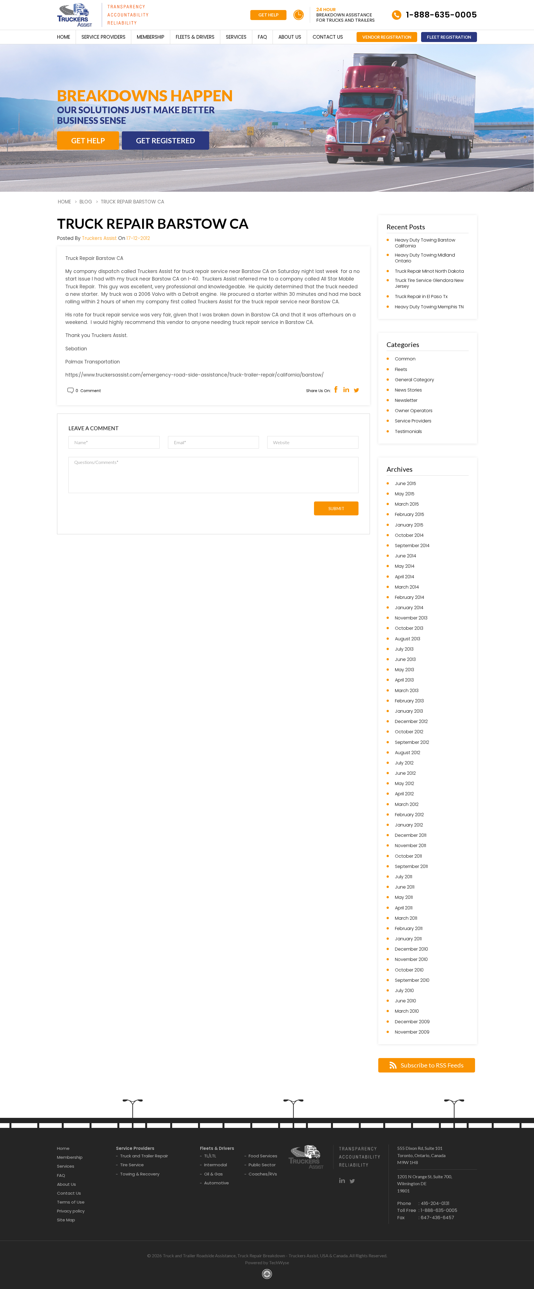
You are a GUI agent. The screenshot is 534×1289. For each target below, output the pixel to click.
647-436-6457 (437, 1217)
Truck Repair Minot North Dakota (429, 271)
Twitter (356, 389)
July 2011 (403, 877)
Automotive (216, 1183)
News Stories (408, 390)
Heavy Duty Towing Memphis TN (429, 307)
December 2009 (412, 1022)
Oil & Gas (213, 1174)
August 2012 (407, 753)
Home (63, 37)
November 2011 (410, 846)
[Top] (523, 901)
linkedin (342, 1180)
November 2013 (411, 618)
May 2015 (404, 494)
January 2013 (409, 711)
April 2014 (404, 577)
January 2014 (409, 608)
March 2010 (407, 1011)
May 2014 (404, 566)
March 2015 (407, 504)
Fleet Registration (449, 37)
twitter (352, 1180)
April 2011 (403, 908)
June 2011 (404, 887)
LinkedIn (346, 389)
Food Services (263, 1156)
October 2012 (409, 732)
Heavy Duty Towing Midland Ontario (425, 258)
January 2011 (408, 939)
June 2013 (405, 660)
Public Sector (262, 1165)
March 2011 (406, 918)
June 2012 (405, 773)
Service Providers (103, 37)
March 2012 (407, 805)
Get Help (268, 14)
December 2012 (411, 722)
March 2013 (407, 691)
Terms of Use (71, 1202)
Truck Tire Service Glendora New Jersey (429, 283)
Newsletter (406, 401)
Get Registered (165, 140)
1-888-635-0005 (441, 14)
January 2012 (409, 825)
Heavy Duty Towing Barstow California (425, 243)
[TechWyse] (267, 1275)
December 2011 (410, 835)
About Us (289, 37)
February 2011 (408, 929)
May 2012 (404, 784)
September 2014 (412, 546)
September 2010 (412, 980)
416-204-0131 (435, 1203)
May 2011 (404, 898)
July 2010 (404, 991)
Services (236, 37)
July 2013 (404, 649)
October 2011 (408, 856)
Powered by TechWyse (267, 1262)
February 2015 (409, 515)
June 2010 (405, 1001)
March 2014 (407, 587)
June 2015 (405, 484)
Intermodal (215, 1165)
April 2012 (404, 794)
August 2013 (407, 639)
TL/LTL (210, 1156)
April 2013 (404, 680)
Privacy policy (71, 1211)
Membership (150, 37)
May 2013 (404, 670)
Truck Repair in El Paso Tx (421, 297)
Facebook (336, 389)
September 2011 (411, 867)
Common (405, 359)
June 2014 (405, 556)
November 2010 (411, 960)
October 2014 (409, 535)
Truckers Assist (99, 238)
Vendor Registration (386, 37)
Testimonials (408, 432)
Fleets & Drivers (195, 37)
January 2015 (409, 525)
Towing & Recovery (139, 1174)
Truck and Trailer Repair (144, 1156)
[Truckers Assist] (102, 16)
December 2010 (411, 949)
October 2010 (409, 970)
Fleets (401, 370)
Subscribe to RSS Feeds (432, 1065)
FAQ (262, 37)
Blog (86, 202)
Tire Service (132, 1165)
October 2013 (409, 628)
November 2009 (412, 1032)
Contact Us (328, 37)
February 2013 (409, 701)
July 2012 (404, 763)
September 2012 (412, 743)
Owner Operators (413, 411)
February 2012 (409, 815)
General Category (414, 380)
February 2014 (409, 598)
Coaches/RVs (263, 1174)
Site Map (66, 1220)
